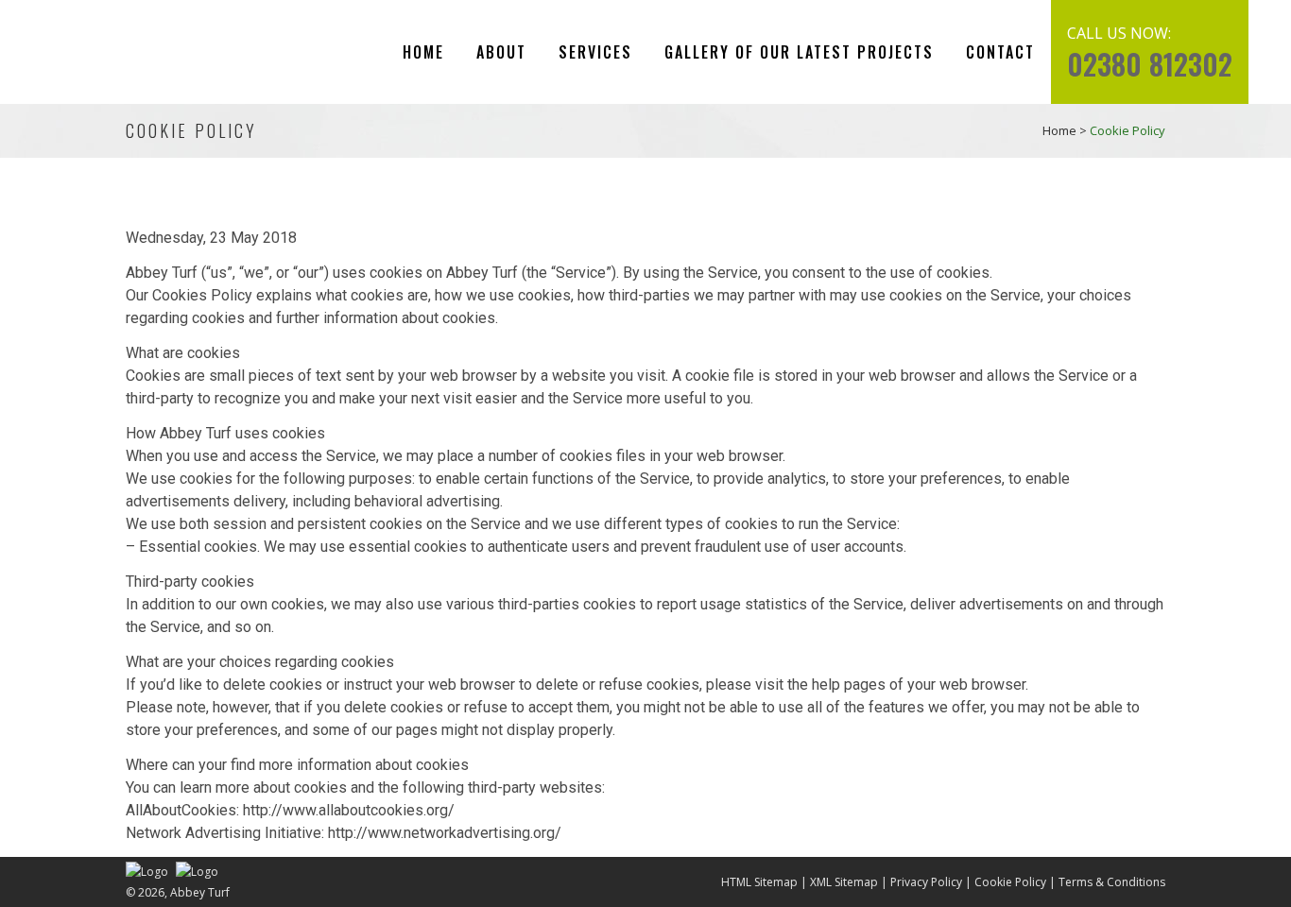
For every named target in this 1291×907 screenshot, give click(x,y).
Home (1059, 130)
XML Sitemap (844, 882)
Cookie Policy (1010, 882)
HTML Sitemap (759, 882)
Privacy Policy (926, 882)
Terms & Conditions (1112, 882)
